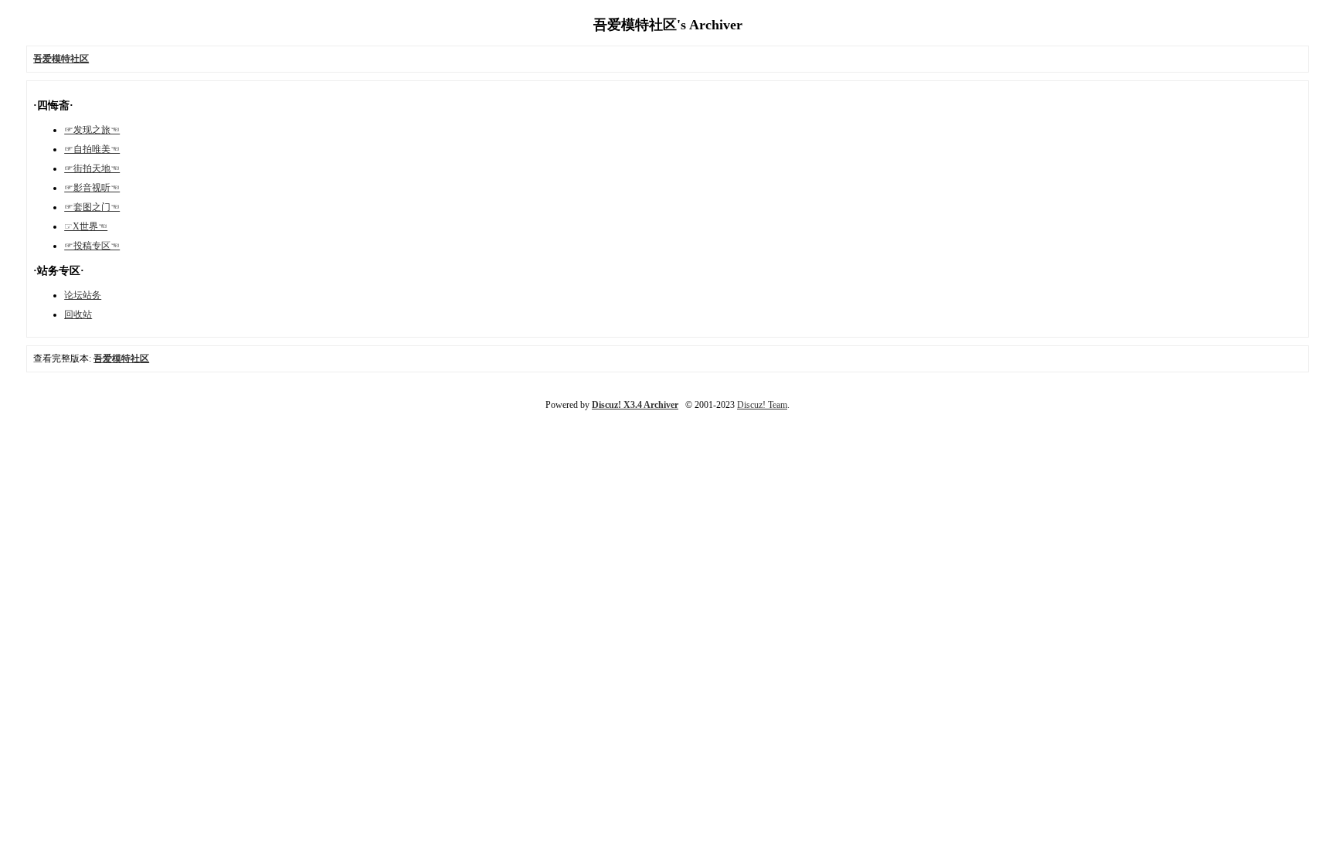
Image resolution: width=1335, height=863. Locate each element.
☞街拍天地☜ (92, 168)
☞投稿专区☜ (92, 245)
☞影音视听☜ (92, 187)
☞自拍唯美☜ (92, 149)
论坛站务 (82, 295)
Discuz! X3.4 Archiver (635, 404)
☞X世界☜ (85, 226)
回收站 (78, 314)
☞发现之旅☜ (92, 129)
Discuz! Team (762, 404)
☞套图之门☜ (92, 207)
